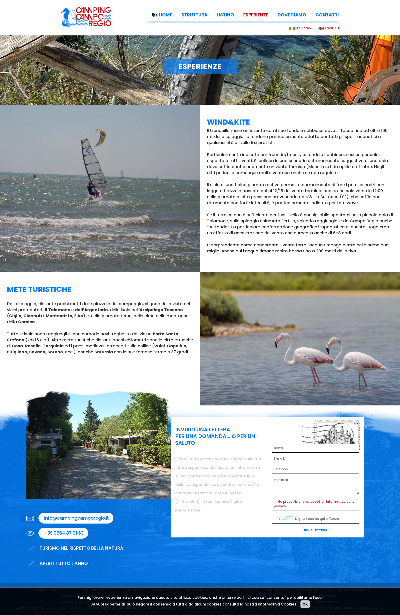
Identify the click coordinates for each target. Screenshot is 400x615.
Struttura (194, 15)
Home (165, 15)
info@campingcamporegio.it (76, 518)
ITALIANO (303, 28)
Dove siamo (292, 15)
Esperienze (255, 15)
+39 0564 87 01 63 (63, 533)
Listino (225, 15)
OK (305, 604)
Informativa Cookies (277, 604)
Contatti (327, 15)
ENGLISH (332, 28)
